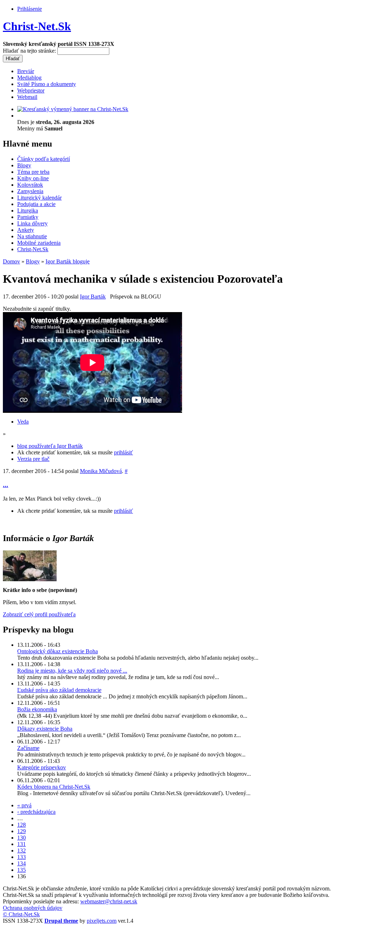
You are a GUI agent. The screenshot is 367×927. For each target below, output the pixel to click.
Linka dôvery (32, 223)
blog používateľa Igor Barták (50, 446)
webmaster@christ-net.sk (108, 901)
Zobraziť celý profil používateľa (39, 614)
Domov (11, 261)
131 (21, 844)
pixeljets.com (101, 921)
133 (21, 857)
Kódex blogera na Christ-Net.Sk (53, 787)
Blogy (24, 165)
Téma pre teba (33, 172)
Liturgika (27, 210)
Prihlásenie (29, 9)
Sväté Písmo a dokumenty (46, 84)
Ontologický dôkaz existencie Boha (57, 651)
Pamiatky (27, 217)
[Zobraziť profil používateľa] (30, 579)
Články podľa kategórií (43, 159)
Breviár (25, 71)
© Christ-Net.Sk (21, 914)
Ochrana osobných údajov (32, 908)
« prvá (24, 805)
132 (21, 850)
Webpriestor (30, 90)
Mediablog (29, 78)
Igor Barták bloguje (68, 261)
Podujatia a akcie (36, 204)
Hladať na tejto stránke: (30, 51)
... (5, 484)
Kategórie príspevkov (41, 767)
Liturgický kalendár (39, 198)
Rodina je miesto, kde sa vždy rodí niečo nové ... (72, 671)
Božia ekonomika (37, 709)
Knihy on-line (33, 178)
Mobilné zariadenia (39, 243)
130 (21, 838)
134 (21, 863)
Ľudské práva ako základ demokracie (59, 690)
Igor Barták (93, 296)
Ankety (25, 230)
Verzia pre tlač (33, 459)
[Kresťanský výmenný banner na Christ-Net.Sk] (72, 109)
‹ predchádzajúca (36, 812)
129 (21, 831)
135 (21, 870)
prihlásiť (123, 452)
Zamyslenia (30, 191)
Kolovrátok (30, 185)
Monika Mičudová (101, 471)
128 (21, 825)
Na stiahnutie (32, 236)
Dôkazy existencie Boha (44, 729)
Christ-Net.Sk (37, 26)
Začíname (28, 748)
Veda (23, 422)
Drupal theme (61, 921)
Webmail (27, 97)
